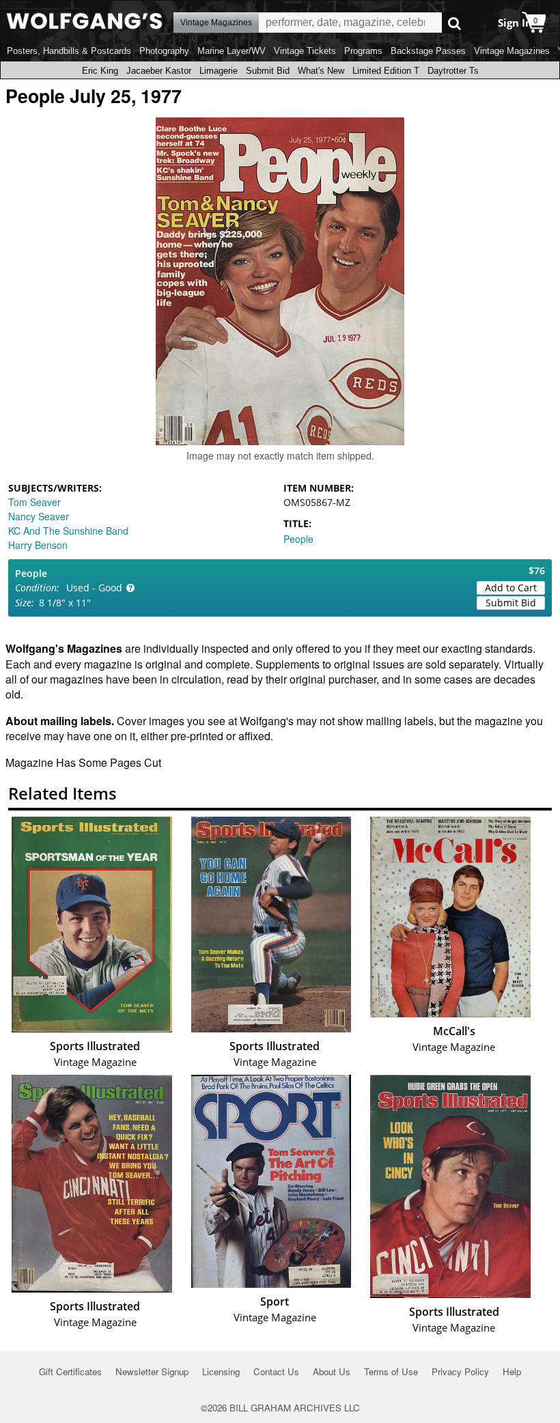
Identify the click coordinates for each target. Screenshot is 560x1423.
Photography (164, 51)
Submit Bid (268, 71)
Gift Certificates (70, 1371)
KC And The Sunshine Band (68, 530)
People (298, 539)
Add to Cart (511, 587)
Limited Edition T (385, 71)
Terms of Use (391, 1371)
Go (454, 22)
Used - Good (94, 587)
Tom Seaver (34, 502)
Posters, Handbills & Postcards (69, 51)
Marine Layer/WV (231, 51)
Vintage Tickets (305, 51)
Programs (363, 51)
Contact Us (276, 1371)
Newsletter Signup (151, 1371)
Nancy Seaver (38, 516)
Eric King (100, 71)
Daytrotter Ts (453, 71)
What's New (321, 71)
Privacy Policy (460, 1371)
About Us (331, 1371)
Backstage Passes (428, 51)
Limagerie (218, 71)
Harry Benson (38, 545)
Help (512, 1371)
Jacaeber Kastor (158, 71)
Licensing (221, 1371)
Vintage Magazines (512, 51)
